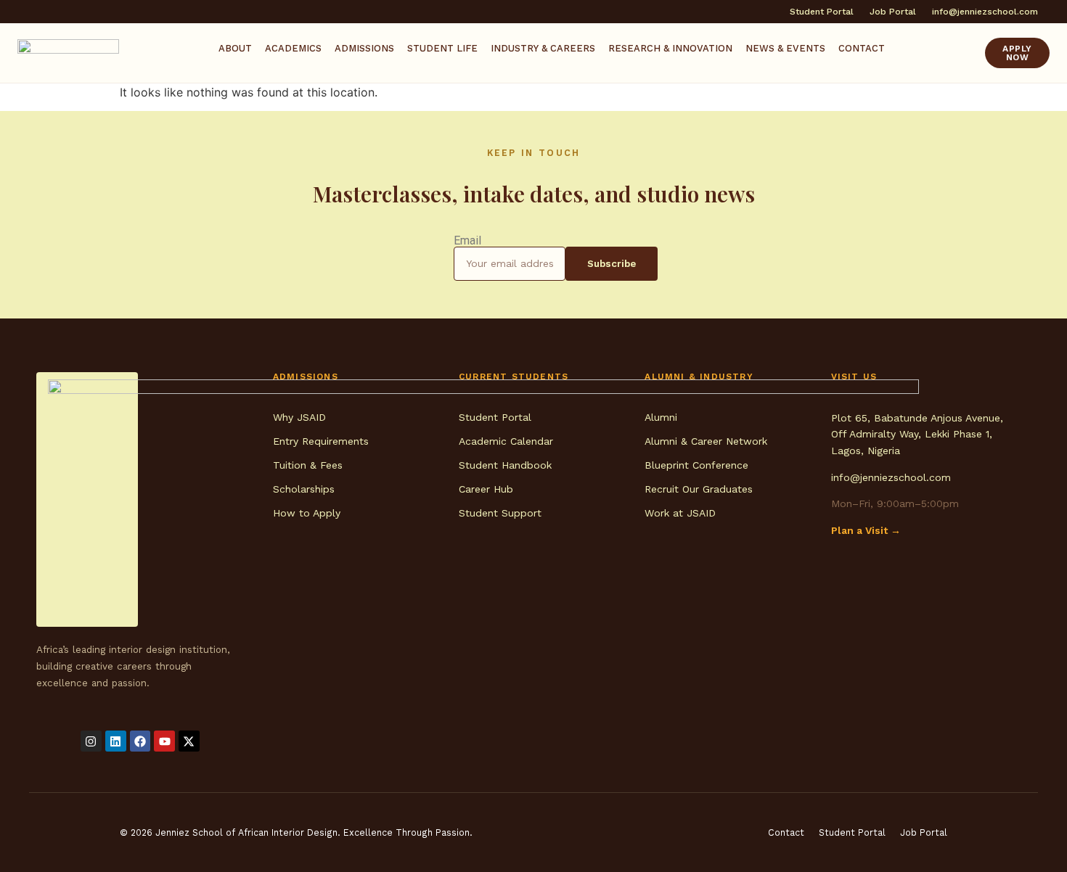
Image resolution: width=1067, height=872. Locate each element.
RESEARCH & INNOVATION (670, 48)
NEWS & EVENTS (785, 48)
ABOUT (235, 48)
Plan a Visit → (866, 530)
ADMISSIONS (364, 48)
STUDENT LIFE (442, 48)
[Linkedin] (115, 741)
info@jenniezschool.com (891, 477)
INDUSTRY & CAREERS (543, 48)
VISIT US (854, 376)
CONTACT (861, 48)
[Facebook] (140, 741)
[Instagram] (91, 741)
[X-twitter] (189, 741)
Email (467, 241)
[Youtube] (164, 741)
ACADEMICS (293, 48)
